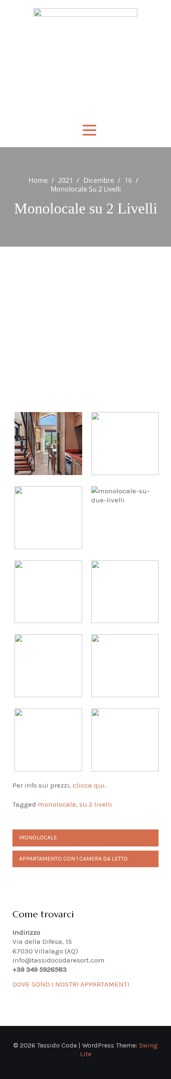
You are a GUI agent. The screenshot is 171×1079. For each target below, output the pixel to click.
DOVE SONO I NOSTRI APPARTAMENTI (70, 984)
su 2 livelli (95, 804)
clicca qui (89, 785)
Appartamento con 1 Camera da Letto (73, 858)
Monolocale (38, 837)
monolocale (57, 804)
